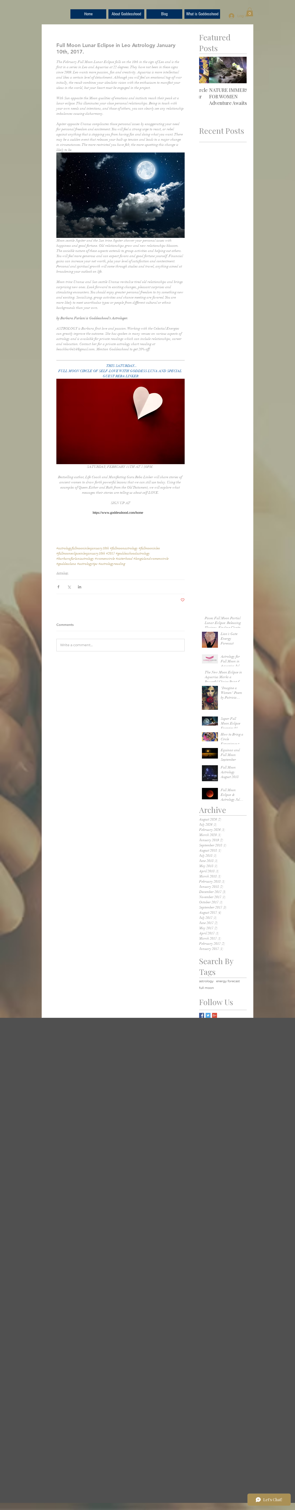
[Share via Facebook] (58, 587)
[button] (249, 12)
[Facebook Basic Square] (201, 1015)
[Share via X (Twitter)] (69, 587)
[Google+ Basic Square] (214, 1015)
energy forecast (228, 981)
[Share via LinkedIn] (80, 587)
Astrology (62, 573)
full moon (206, 988)
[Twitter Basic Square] (208, 1015)
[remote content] (120, 513)
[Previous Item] (206, 70)
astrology (206, 981)
